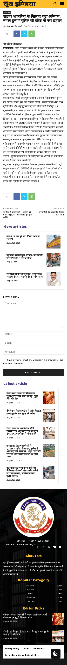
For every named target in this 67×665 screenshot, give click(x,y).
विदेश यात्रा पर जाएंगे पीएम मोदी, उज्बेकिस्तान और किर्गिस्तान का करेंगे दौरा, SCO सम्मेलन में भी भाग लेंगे (22, 431)
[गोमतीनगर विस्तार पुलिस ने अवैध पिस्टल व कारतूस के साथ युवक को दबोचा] (49, 415)
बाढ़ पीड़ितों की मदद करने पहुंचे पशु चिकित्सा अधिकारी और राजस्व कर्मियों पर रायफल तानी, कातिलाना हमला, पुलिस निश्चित (22, 472)
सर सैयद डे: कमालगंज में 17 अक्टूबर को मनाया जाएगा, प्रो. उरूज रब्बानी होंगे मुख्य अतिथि (17, 215)
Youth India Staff (13, 26)
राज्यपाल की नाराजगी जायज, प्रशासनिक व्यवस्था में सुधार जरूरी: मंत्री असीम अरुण (25, 275)
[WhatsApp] (31, 34)
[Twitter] (24, 34)
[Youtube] (60, 547)
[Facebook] (16, 34)
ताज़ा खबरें (7, 12)
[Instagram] (43, 547)
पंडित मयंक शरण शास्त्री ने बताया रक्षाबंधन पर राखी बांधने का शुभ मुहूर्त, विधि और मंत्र (22, 396)
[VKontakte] (55, 547)
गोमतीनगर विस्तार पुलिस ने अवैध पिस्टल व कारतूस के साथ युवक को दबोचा (24, 412)
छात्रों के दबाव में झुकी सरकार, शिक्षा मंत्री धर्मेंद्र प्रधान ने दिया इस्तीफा (24, 257)
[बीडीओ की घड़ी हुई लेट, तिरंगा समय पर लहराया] (53, 242)
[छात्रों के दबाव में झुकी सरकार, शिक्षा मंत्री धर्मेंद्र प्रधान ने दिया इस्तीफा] (53, 260)
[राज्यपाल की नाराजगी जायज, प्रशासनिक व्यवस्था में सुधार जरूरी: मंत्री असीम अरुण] (53, 279)
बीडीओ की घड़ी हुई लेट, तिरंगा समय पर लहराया (23, 238)
